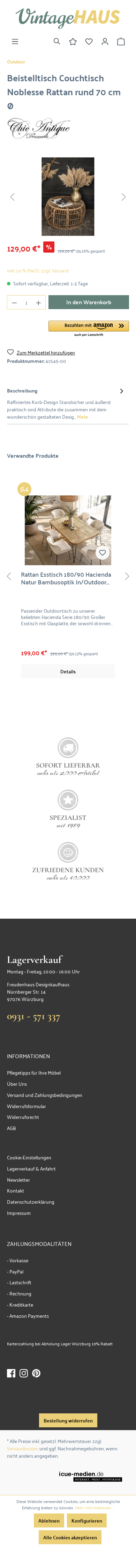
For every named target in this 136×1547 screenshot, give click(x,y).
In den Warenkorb (88, 302)
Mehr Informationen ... (94, 1507)
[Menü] (15, 41)
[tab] (66, 403)
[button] (88, 329)
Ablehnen (49, 1520)
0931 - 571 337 (33, 1015)
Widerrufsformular (26, 1105)
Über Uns (17, 1083)
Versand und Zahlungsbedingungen (44, 1094)
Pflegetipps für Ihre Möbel (34, 1072)
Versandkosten (22, 1448)
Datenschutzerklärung (30, 1201)
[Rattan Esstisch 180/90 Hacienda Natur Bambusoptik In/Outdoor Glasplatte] (68, 530)
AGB (11, 1127)
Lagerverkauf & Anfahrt (31, 1168)
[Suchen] (57, 41)
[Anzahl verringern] (14, 302)
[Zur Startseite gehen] (68, 18)
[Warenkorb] (121, 41)
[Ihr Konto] (105, 41)
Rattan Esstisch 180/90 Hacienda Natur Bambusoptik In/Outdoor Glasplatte (66, 578)
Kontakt (15, 1190)
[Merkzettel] (89, 41)
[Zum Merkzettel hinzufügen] (102, 553)
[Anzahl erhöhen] (38, 302)
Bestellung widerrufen (68, 1420)
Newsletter (18, 1179)
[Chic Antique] (39, 127)
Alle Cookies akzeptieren (70, 1537)
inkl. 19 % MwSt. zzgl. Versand (38, 270)
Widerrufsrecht (23, 1116)
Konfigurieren (86, 1520)
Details (68, 671)
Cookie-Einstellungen (29, 1157)
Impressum (19, 1212)
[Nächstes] (124, 196)
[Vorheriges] (12, 196)
